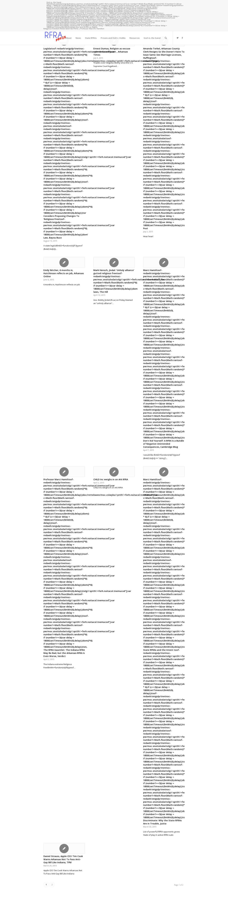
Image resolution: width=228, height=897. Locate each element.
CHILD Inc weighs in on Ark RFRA (110, 479)
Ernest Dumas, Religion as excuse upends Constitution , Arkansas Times (111, 51)
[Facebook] (182, 37)
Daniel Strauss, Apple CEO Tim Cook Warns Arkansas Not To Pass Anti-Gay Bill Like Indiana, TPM (63, 859)
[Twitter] (177, 37)
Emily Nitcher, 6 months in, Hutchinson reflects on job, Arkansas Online (63, 273)
